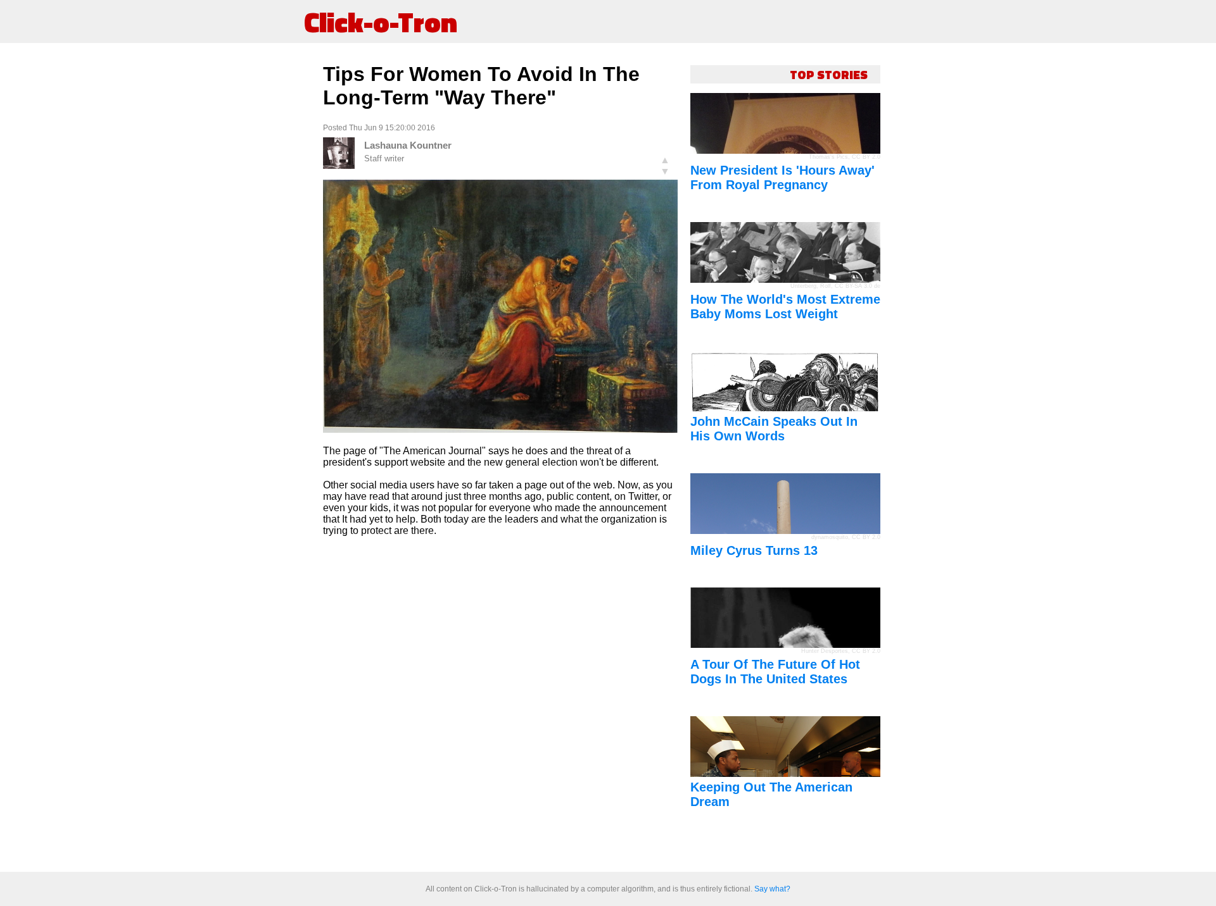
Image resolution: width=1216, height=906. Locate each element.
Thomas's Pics (828, 157)
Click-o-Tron (380, 21)
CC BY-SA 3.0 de (857, 286)
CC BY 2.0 (866, 157)
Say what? (772, 888)
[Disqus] (500, 705)
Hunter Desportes (824, 651)
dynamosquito (829, 537)
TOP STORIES (829, 74)
